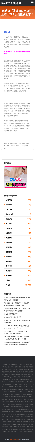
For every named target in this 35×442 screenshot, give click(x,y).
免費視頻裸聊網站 (12, 389)
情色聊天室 (6, 364)
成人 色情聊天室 (19, 382)
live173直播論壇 (14, 439)
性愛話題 (18, 219)
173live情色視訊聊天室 (25, 379)
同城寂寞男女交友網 (19, 429)
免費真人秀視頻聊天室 (8, 372)
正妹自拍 (18, 209)
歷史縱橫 (18, 238)
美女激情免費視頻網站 (11, 314)
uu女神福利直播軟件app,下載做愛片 (20, 407)
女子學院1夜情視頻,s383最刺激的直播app (15, 414)
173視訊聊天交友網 (23, 389)
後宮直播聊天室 (25, 421)
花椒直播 (23, 394)
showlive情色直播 (8, 394)
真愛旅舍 (12, 392)
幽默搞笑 (18, 233)
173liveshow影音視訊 (8, 382)
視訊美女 (22, 426)
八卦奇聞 (18, 228)
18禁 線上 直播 (20, 372)
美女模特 (18, 205)
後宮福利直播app (20, 419)
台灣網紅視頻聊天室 (16, 404)
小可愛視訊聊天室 (20, 387)
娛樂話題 (18, 256)
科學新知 (18, 242)
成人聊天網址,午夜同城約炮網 (24, 369)
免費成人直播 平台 (20, 384)
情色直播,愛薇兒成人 (16, 364)
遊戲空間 (18, 252)
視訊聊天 (18, 280)
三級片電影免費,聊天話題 (18, 367)
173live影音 (17, 394)
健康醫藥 (18, 275)
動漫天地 (18, 247)
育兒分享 (18, 266)
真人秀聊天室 (20, 402)
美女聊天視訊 (19, 416)
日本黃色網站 (6, 431)
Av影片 (18, 285)
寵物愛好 (18, 261)
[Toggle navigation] (32, 2)
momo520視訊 (8, 429)
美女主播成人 (29, 392)
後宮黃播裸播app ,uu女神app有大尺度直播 (17, 399)
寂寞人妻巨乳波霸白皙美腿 (12, 317)
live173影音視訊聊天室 (23, 424)
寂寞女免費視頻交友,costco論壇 (18, 374)
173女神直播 (29, 429)
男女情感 (18, 223)
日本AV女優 (18, 214)
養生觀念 (18, 271)
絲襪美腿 (18, 200)
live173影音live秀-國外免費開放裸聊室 (21, 431)
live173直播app (20, 392)
